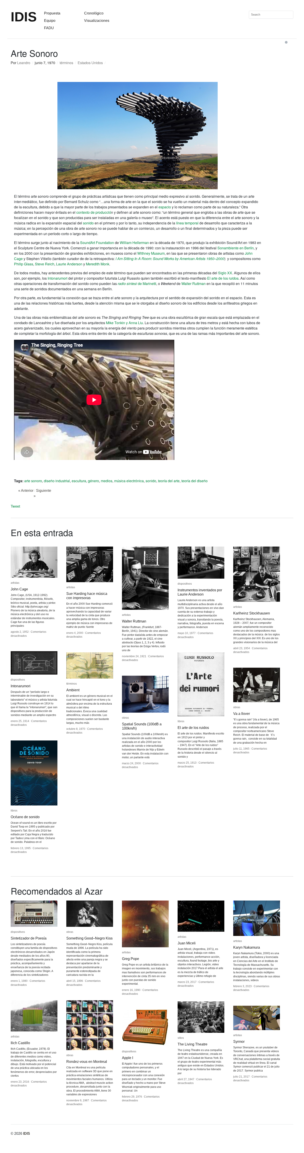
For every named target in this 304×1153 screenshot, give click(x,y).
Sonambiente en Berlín (235, 247)
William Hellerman (134, 242)
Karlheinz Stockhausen (251, 613)
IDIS (24, 16)
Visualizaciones (96, 20)
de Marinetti (137, 283)
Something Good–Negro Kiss (89, 938)
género (93, 480)
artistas (15, 583)
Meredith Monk (97, 263)
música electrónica (129, 480)
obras (236, 707)
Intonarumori (57, 278)
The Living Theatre (192, 1044)
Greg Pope (130, 959)
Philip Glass (23, 263)
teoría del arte (169, 480)
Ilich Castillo (20, 1043)
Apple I (127, 1058)
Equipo (49, 20)
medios (106, 480)
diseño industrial (57, 480)
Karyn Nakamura (246, 947)
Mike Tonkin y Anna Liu (124, 322)
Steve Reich (44, 263)
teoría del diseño (194, 480)
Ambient (72, 690)
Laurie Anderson (69, 263)
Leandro (23, 62)
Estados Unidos (90, 62)
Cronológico (93, 13)
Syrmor (239, 1041)
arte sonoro (33, 480)
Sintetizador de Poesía (29, 938)
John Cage (19, 589)
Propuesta (52, 13)
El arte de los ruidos (223, 278)
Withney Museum (151, 253)
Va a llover (241, 714)
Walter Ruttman (193, 283)
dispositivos (185, 583)
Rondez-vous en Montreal (86, 1062)
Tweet (15, 506)
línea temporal (187, 223)
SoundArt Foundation (97, 242)
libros (181, 721)
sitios (181, 1038)
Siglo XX (225, 272)
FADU (49, 28)
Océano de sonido (25, 817)
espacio (165, 206)
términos (66, 62)
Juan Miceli (187, 943)
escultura (79, 480)
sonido (88, 223)
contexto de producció (93, 212)
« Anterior (25, 490)
